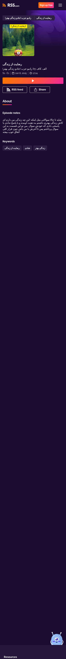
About (7, 101)
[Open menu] (60, 5)
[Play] (33, 80)
